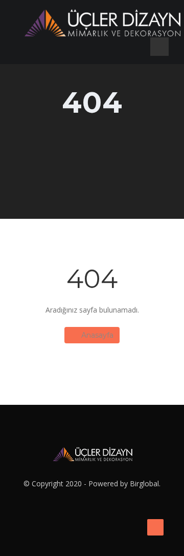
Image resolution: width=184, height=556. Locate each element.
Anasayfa (97, 335)
